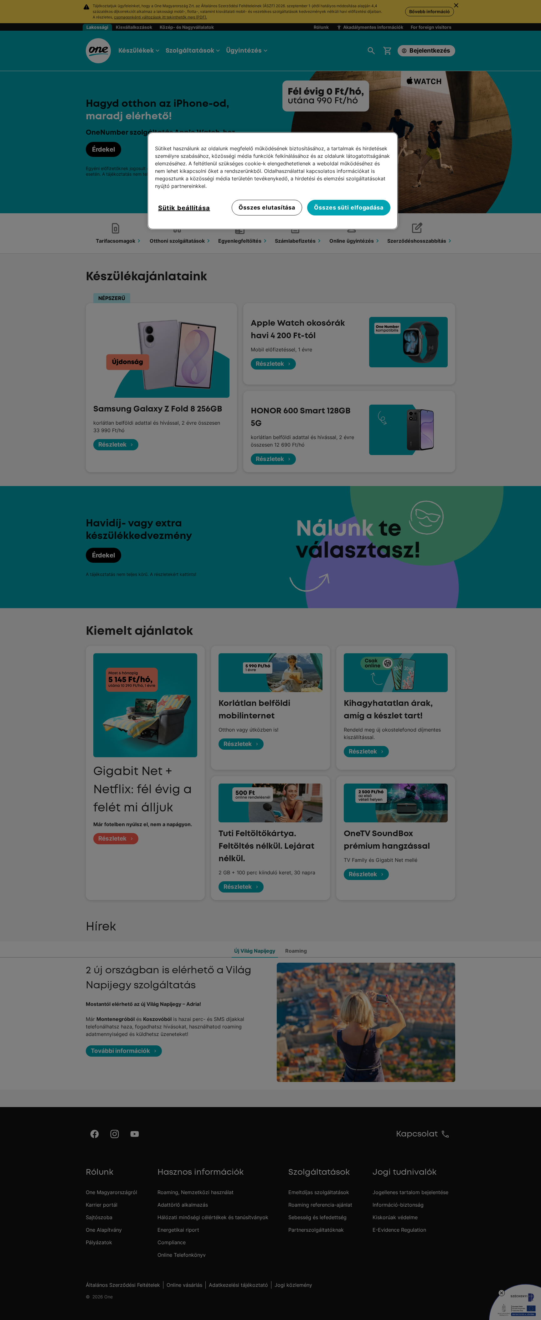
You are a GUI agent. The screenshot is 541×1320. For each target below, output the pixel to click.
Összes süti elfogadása (349, 207)
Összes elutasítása (267, 207)
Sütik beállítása (184, 208)
